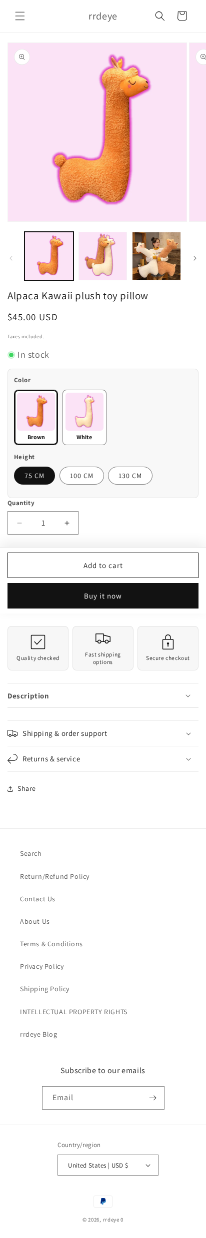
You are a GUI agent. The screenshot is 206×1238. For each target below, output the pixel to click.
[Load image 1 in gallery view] (49, 256)
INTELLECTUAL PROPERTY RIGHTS (74, 1011)
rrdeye (111, 1219)
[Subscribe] (153, 1098)
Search (31, 853)
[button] (20, 16)
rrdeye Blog (39, 1034)
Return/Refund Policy (55, 876)
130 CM (130, 475)
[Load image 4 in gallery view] (156, 256)
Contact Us (38, 898)
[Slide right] (195, 258)
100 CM (82, 475)
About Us (35, 921)
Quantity (21, 503)
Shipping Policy (45, 988)
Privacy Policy (42, 966)
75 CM (34, 475)
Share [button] (27, 788)
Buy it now (103, 596)
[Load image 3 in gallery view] (103, 256)
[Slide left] (11, 258)
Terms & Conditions (51, 943)
